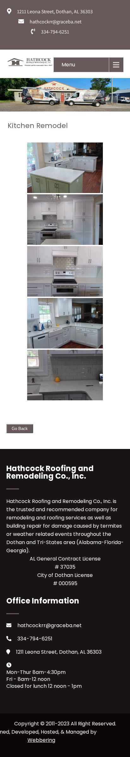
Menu (68, 64)
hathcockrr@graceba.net (49, 625)
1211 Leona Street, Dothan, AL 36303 (59, 652)
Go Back (20, 428)
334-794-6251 (34, 638)
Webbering (41, 740)
